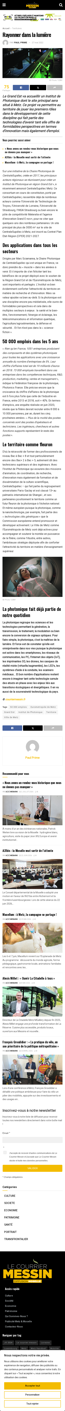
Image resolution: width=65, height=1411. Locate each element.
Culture (9, 1196)
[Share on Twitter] (38, 87)
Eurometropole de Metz (43, 707)
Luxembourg (10, 1348)
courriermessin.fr (15, 699)
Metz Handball (38, 1348)
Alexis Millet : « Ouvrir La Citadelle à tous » (28, 978)
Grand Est (9, 712)
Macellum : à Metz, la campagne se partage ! (29, 162)
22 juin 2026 (26, 855)
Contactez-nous (14, 1326)
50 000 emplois (18, 707)
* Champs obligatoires (12, 1177)
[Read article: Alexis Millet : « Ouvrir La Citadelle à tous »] (32, 1002)
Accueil (6, 28)
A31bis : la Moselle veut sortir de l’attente (27, 157)
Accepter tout (32, 1386)
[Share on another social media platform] (54, 87)
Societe (9, 1203)
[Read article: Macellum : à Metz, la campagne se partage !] (32, 938)
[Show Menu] (4, 5)
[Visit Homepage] (32, 5)
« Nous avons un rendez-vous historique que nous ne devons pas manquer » (31, 150)
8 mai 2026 (25, 983)
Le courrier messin (27, 1342)
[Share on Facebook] (21, 87)
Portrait (10, 1232)
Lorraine (45, 1342)
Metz (24, 1348)
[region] (32, 1380)
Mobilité (54, 1348)
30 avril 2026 (26, 1051)
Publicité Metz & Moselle (18, 1321)
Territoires (17, 28)
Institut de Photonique (30, 712)
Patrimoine (11, 1218)
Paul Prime (20, 42)
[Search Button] (60, 5)
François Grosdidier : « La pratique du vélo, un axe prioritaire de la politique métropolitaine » (30, 1044)
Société (9, 1301)
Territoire (51, 712)
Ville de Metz (11, 717)
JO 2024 (8, 1342)
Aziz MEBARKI (12, 792)
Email (5, 1133)
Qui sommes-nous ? (16, 1316)
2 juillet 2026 (27, 792)
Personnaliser (32, 1395)
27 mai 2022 (37, 42)
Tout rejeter (32, 1404)
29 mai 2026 (26, 919)
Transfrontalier (16, 1239)
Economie (11, 1210)
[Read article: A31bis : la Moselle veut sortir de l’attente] (32, 874)
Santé (8, 1225)
